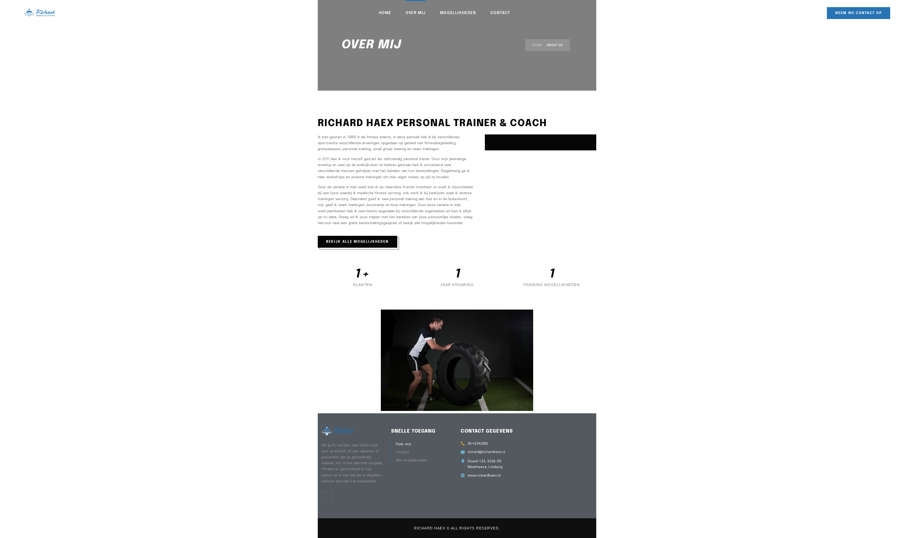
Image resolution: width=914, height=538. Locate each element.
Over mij (416, 13)
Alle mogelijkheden (411, 460)
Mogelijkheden (458, 13)
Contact (500, 13)
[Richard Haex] (39, 12)
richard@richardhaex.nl (486, 452)
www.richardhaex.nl (484, 475)
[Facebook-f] (327, 497)
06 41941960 (478, 443)
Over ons (403, 444)
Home (385, 13)
